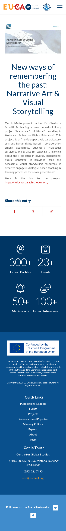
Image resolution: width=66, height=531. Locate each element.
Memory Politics (33, 424)
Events (33, 408)
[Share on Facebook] (14, 211)
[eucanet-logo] (27, 7)
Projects (33, 413)
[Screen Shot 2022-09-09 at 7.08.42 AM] (33, 39)
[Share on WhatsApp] (51, 211)
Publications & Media (33, 403)
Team (33, 439)
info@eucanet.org (33, 478)
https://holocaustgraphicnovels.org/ (26, 182)
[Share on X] (33, 211)
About (33, 434)
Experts (33, 429)
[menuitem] (59, 7)
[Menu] (59, 7)
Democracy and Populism (33, 419)
